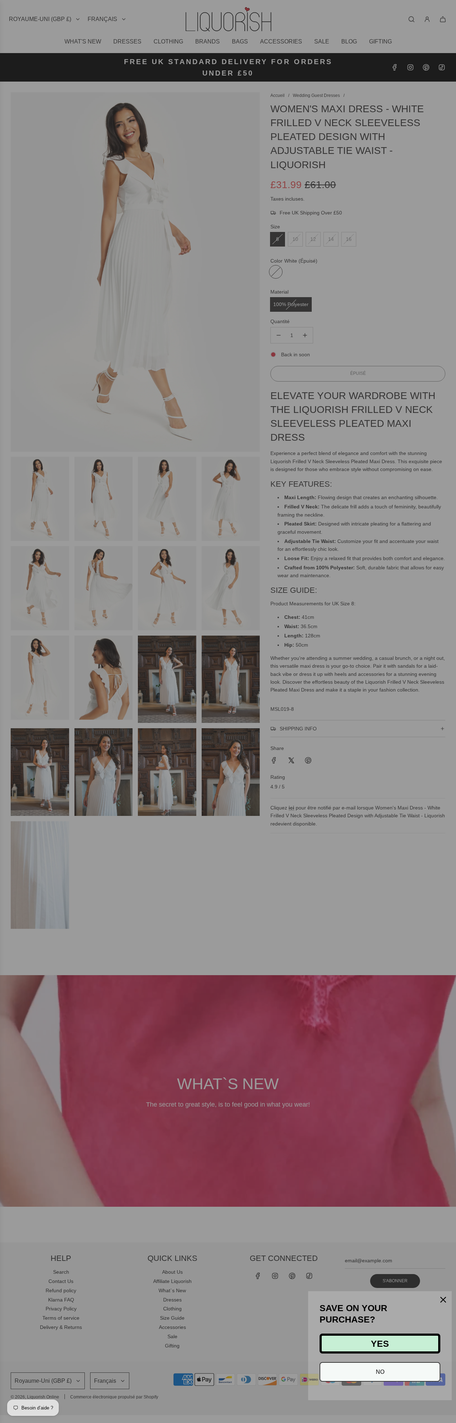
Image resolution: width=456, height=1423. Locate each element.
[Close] (443, 1299)
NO (380, 1372)
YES (380, 1344)
